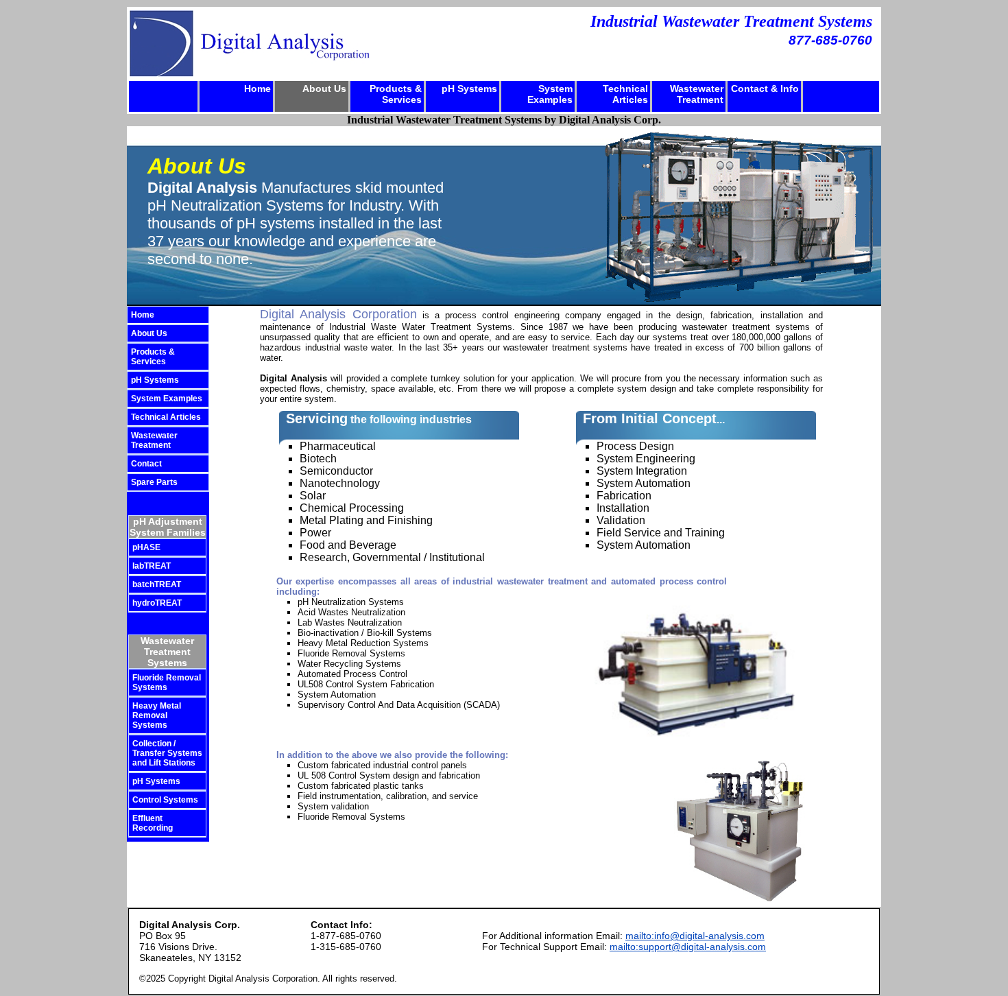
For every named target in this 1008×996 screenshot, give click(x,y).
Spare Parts (154, 482)
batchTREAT (156, 584)
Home (257, 88)
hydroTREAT (157, 603)
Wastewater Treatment (696, 94)
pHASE (146, 547)
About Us (324, 88)
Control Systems (165, 800)
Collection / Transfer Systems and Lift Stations (167, 753)
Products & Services (396, 94)
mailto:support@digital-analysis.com (688, 946)
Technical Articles (625, 94)
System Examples (550, 94)
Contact (146, 464)
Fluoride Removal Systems (166, 682)
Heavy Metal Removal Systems (156, 715)
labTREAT (151, 566)
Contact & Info (765, 88)
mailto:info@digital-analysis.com (695, 935)
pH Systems (469, 88)
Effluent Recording (152, 823)
